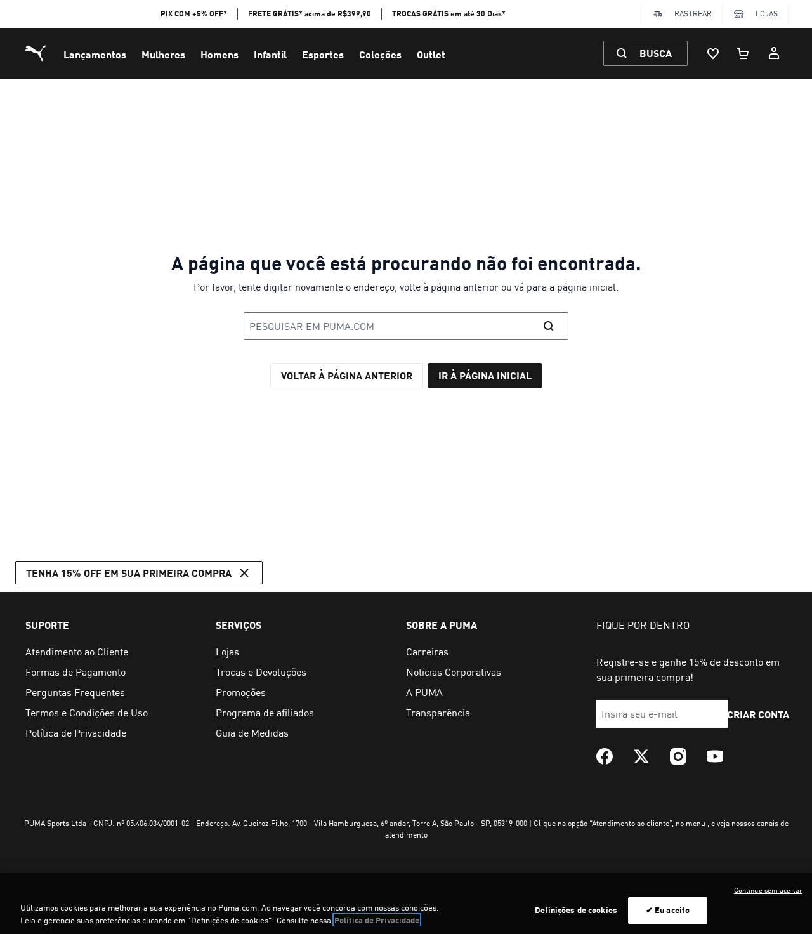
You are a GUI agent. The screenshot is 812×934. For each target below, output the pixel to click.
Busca (655, 53)
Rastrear (693, 13)
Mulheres (163, 54)
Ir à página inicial (485, 375)
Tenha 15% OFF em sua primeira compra (129, 573)
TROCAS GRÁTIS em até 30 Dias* (449, 13)
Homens (219, 54)
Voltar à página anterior (346, 375)
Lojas (767, 13)
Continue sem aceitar (768, 890)
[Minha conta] (774, 53)
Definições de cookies (576, 910)
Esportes (323, 54)
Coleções (380, 54)
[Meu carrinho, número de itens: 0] (743, 53)
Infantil (270, 54)
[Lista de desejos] (713, 53)
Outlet (431, 54)
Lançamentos (94, 54)
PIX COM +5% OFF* (193, 13)
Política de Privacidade (376, 920)
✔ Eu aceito (668, 910)
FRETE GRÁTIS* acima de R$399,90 (309, 13)
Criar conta (758, 714)
